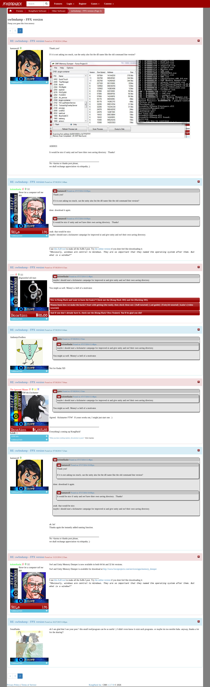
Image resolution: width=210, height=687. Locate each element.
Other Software (58, 11)
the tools (108, 305)
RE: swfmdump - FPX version (27, 41)
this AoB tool (60, 249)
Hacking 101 (141, 300)
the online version (103, 249)
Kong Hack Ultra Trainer (107, 313)
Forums (19, 11)
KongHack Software (37, 11)
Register (82, 4)
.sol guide (154, 305)
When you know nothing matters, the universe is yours (67, 438)
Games (94, 4)
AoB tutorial (141, 305)
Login (70, 4)
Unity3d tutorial (170, 305)
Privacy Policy (13, 685)
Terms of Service (28, 685)
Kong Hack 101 (118, 300)
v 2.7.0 (111, 685)
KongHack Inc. (95, 685)
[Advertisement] (129, 12)
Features (58, 4)
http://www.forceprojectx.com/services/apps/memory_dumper (130, 569)
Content (108, 4)
